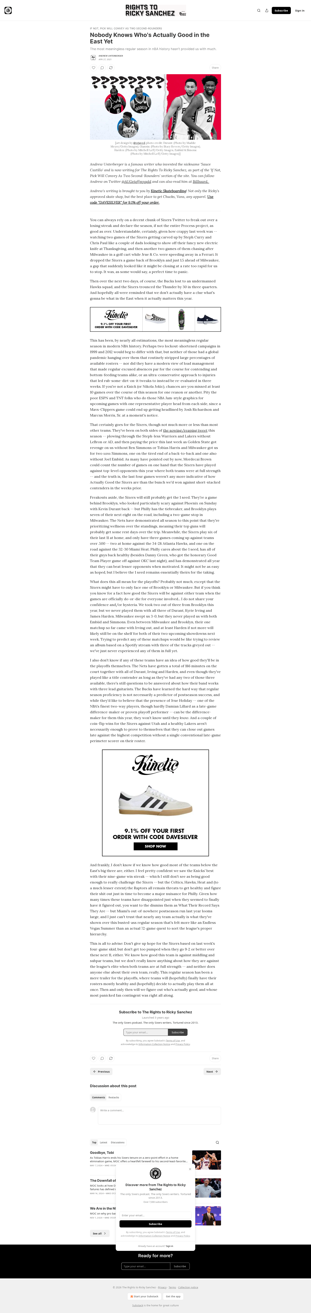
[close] (190, 1169)
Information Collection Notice (154, 1235)
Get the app (173, 1296)
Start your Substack (146, 1296)
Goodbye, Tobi (102, 1153)
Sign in (300, 10)
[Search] (258, 10)
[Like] (93, 67)
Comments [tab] (98, 1097)
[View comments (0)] (102, 67)
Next (209, 1071)
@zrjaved (139, 143)
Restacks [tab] (114, 1097)
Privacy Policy (182, 1235)
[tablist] (105, 1097)
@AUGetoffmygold (136, 181)
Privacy (162, 1287)
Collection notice (188, 1287)
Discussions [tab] (117, 1142)
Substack (137, 1305)
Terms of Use (173, 1232)
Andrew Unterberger (111, 56)
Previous (104, 1071)
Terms (172, 1287)
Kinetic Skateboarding (168, 191)
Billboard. (201, 181)
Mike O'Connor (113, 1165)
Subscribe (281, 10)
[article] (155, 1161)
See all (97, 1233)
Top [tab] (94, 1142)
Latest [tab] (103, 1142)
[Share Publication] (266, 10)
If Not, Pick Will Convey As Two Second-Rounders (126, 28)
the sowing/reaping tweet (185, 430)
